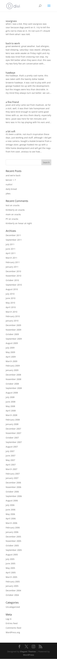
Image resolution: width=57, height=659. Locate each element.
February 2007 (13, 473)
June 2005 (10, 563)
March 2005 (11, 577)
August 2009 (12, 343)
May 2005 (10, 568)
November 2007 (13, 433)
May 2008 (10, 406)
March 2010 (11, 311)
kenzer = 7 (11, 180)
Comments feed (13, 627)
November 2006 (13, 487)
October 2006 (12, 491)
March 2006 (11, 523)
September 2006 (14, 496)
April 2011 (11, 253)
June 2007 (10, 455)
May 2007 (10, 460)
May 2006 (10, 514)
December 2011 (13, 235)
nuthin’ (9, 184)
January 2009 (12, 370)
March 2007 (11, 469)
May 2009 (10, 352)
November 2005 (13, 541)
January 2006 (12, 532)
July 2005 (10, 559)
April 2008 (11, 410)
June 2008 (10, 401)
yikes (8, 193)
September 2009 (14, 338)
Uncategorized (13, 607)
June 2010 (10, 298)
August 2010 (12, 289)
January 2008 (12, 424)
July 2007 (10, 451)
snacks (16, 205)
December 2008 (13, 374)
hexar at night (25, 223)
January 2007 (12, 478)
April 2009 (11, 356)
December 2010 (13, 271)
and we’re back (13, 175)
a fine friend (12, 102)
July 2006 (10, 505)
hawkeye (10, 72)
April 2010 (11, 307)
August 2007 (12, 446)
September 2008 (14, 388)
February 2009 (13, 365)
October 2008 (12, 383)
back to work (13, 43)
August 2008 (12, 392)
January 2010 (12, 320)
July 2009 (10, 347)
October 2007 (12, 437)
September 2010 (14, 284)
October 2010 (12, 280)
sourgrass (11, 21)
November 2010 (13, 275)
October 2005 (12, 545)
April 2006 (11, 518)
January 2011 (12, 266)
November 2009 (13, 329)
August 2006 (12, 500)
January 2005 (12, 586)
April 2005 (11, 572)
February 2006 (13, 527)
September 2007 (14, 442)
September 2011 (14, 239)
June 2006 (10, 509)
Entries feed (12, 623)
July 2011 (10, 244)
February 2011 (13, 262)
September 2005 (14, 550)
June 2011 (10, 248)
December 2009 (13, 325)
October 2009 (12, 334)
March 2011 (11, 257)
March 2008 (11, 415)
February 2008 (13, 419)
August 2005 (12, 554)
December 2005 (13, 536)
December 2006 (13, 482)
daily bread (11, 189)
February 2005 (13, 581)
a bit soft (10, 131)
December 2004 (13, 590)
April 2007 (11, 464)
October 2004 (12, 595)
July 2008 (10, 397)
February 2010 (13, 316)
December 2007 (13, 428)
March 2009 (11, 361)
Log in (9, 619)
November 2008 (13, 379)
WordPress (28, 654)
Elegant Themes (28, 651)
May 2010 (10, 302)
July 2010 (10, 293)
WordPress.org (13, 632)
